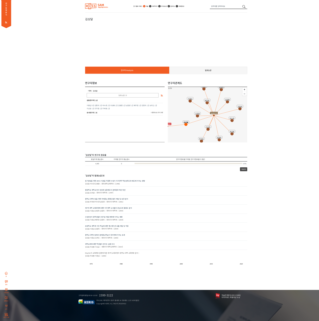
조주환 (97, 108)
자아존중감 (181, 6)
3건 (101, 105)
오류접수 (6, 301)
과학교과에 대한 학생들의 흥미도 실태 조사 (100, 244)
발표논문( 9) (123, 95)
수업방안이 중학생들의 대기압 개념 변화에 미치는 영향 (103, 217)
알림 (6, 284)
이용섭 (89, 105)
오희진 (152, 105)
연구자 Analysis (127, 70)
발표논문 (208, 70)
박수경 (104, 105)
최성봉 (112, 105)
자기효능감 (164, 6)
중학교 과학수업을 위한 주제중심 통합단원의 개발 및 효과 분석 (106, 199)
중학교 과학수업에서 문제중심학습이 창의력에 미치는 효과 (105, 235)
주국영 (104, 108)
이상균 (89, 108)
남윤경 (128, 105)
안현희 (144, 105)
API (6, 309)
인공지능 (172, 6)
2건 (108, 105)
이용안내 (6, 293)
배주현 (136, 105)
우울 (147, 6)
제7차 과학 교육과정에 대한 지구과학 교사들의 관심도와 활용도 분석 (108, 208)
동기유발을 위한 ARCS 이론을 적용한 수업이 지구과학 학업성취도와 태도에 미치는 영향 (115, 181)
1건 (124, 105)
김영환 (120, 105)
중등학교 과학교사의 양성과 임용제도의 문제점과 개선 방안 (105, 190)
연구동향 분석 (6, 9)
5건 (93, 105)
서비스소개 (6, 317)
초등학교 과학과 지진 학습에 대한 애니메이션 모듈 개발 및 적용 (106, 226)
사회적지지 (155, 6)
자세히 (243, 169)
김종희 (97, 105)
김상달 (95, 91)
